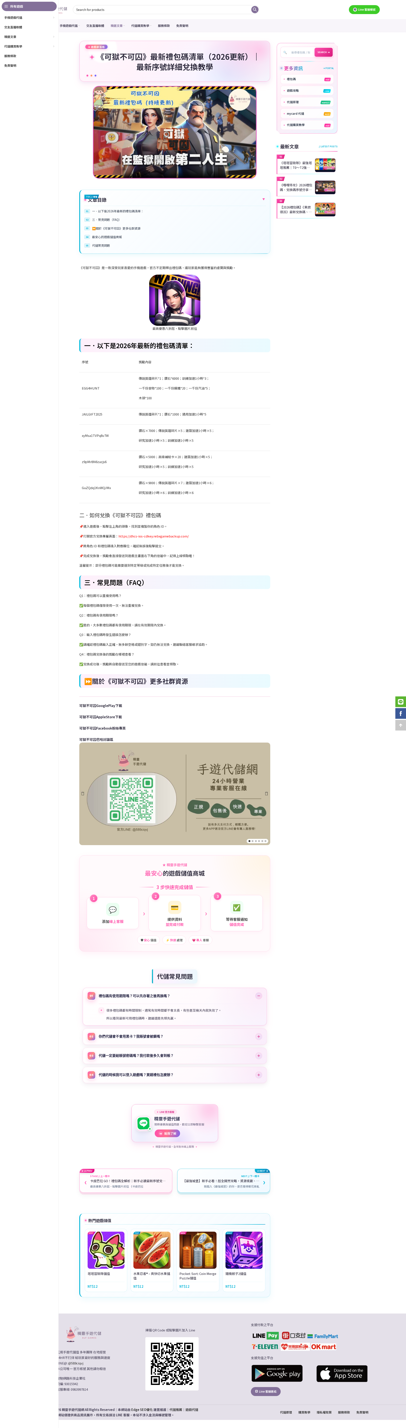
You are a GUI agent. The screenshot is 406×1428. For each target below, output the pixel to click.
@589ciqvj (75, 1363)
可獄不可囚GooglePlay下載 (100, 705)
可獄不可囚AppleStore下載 (100, 716)
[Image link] (83, 1334)
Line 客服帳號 (367, 9)
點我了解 (167, 1133)
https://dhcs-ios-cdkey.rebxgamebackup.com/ (153, 536)
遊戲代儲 (191, 1409)
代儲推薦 (175, 1409)
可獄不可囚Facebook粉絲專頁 (102, 728)
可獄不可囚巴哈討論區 (96, 739)
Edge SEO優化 (142, 1409)
